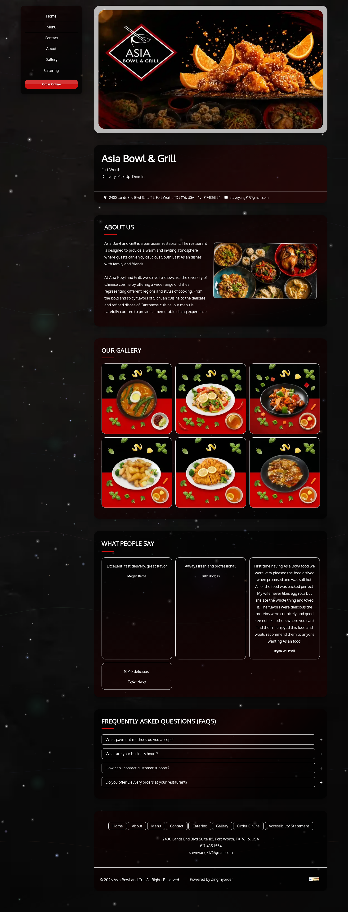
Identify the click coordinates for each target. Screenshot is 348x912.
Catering (51, 70)
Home (51, 16)
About (51, 48)
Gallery (51, 59)
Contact (51, 38)
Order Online (51, 84)
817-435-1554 (211, 846)
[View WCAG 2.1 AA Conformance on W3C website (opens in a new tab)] (314, 879)
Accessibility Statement (289, 826)
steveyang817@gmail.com (211, 852)
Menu (51, 27)
